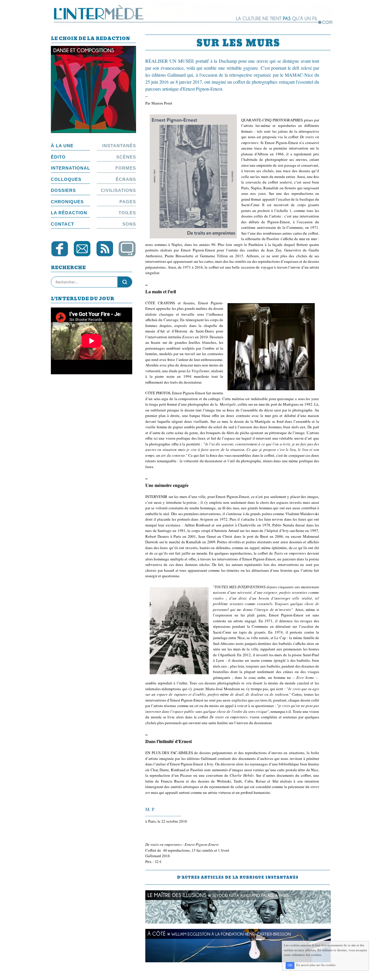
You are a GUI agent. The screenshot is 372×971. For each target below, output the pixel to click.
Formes (125, 168)
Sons (129, 224)
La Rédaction (69, 212)
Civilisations (118, 190)
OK (290, 965)
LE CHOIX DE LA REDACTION (90, 39)
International (70, 168)
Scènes (126, 156)
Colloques (66, 179)
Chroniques (67, 201)
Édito (58, 156)
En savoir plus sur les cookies (315, 965)
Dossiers (63, 190)
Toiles (127, 212)
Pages (127, 201)
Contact (62, 224)
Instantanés (119, 145)
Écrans (126, 179)
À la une (62, 145)
